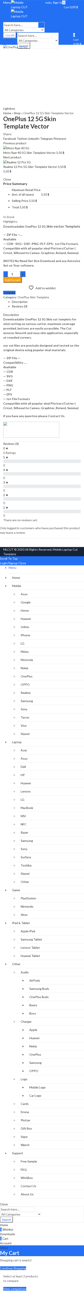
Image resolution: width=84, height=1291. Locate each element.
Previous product (14, 143)
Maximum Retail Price (26, 192)
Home (7, 113)
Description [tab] (20, 302)
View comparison (14, 1289)
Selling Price (20, 201)
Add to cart (12, 280)
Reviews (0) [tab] (19, 306)
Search (6, 1219)
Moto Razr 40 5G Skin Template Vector (29, 152)
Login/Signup (9, 563)
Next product (12, 157)
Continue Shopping (13, 1268)
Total (15, 207)
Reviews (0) (11, 443)
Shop (17, 113)
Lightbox (9, 108)
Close (22, 563)
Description (11, 315)
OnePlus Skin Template (33, 297)
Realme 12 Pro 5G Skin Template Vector (30, 167)
